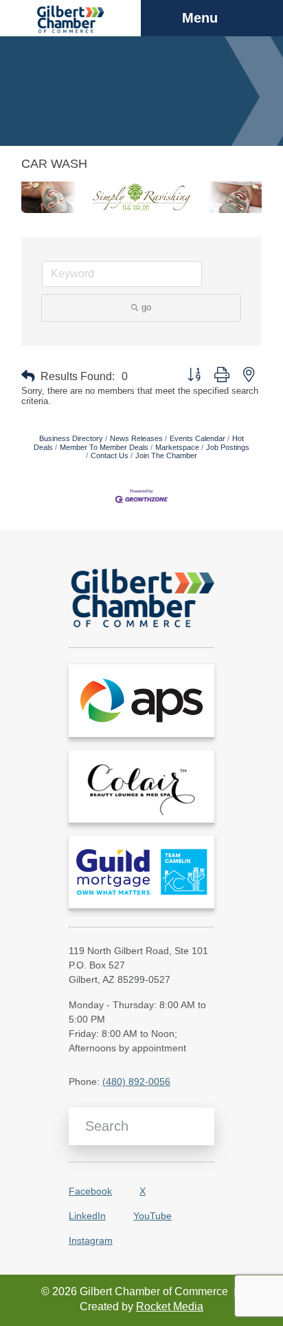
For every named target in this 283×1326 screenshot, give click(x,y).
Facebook (90, 1191)
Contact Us (109, 455)
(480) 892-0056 (136, 1081)
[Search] (199, 1126)
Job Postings (227, 447)
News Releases (136, 438)
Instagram (91, 1240)
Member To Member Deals (104, 447)
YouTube (152, 1215)
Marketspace (177, 447)
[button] (28, 376)
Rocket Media (169, 1306)
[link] (141, 700)
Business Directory (71, 438)
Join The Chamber (166, 455)
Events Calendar (197, 438)
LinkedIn (87, 1215)
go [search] (146, 307)
